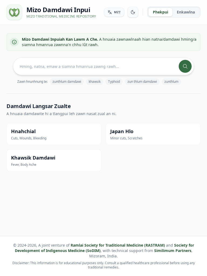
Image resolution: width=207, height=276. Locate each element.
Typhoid (114, 81)
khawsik (95, 81)
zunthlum (171, 81)
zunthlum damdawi (67, 81)
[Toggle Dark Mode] (132, 12)
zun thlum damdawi (142, 81)
